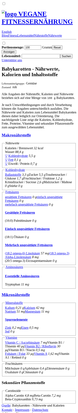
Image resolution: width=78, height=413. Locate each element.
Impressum (22, 410)
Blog (5, 35)
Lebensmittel (25, 35)
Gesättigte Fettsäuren (20, 212)
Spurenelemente (16, 319)
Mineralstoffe (14, 303)
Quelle (6, 405)
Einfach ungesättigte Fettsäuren (27, 229)
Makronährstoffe (16, 135)
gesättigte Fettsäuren (18, 197)
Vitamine (11, 337)
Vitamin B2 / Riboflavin (40, 346)
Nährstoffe (41, 35)
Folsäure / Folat (15, 353)
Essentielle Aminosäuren (22, 276)
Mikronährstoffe (16, 295)
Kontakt (7, 410)
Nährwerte (55, 35)
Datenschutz (40, 410)
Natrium (10, 311)
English (7, 32)
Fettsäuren (12, 192)
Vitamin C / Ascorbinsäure (22, 342)
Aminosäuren (14, 267)
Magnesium (32, 311)
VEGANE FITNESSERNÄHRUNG (37, 17)
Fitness (12, 35)
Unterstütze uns (12, 60)
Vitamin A (40, 353)
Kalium (10, 307)
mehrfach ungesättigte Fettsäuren (26, 204)
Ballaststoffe (13, 174)
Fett (10, 159)
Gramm (27, 47)
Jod (7, 331)
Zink (8, 327)
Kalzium (29, 307)
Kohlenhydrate (18, 156)
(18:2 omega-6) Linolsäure (22, 253)
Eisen (24, 327)
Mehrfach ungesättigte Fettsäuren (29, 245)
